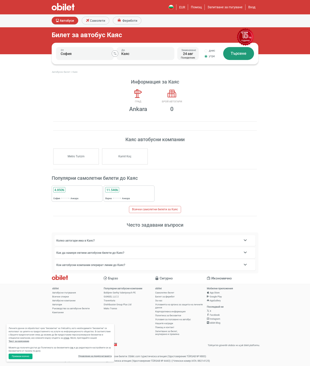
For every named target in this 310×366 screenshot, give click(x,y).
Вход (251, 7)
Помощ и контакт (164, 327)
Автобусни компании (64, 300)
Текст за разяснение (19, 341)
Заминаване (188, 50)
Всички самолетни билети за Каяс (155, 209)
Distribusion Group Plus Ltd (117, 304)
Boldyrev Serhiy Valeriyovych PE (120, 292)
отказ (66, 338)
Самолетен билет (164, 292)
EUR (182, 7)
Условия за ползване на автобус (173, 319)
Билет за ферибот (165, 296)
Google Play (215, 296)
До (123, 50)
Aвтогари (57, 304)
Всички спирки (60, 296)
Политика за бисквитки (168, 315)
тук (71, 347)
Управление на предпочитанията (95, 356)
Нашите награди (164, 323)
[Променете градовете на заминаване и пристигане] (115, 53)
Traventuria (109, 300)
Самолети (97, 20)
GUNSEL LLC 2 (111, 296)
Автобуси (66, 20)
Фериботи (129, 20)
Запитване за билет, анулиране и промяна (167, 333)
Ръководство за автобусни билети (71, 308)
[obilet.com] (72, 10)
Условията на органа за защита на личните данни (179, 306)
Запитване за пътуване (225, 7)
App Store (214, 292)
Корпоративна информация (170, 311)
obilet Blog (214, 322)
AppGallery (215, 300)
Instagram (214, 319)
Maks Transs (110, 308)
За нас (158, 300)
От (62, 50)
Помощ (196, 7)
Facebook (214, 315)
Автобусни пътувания (64, 292)
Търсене (238, 53)
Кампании (58, 312)
